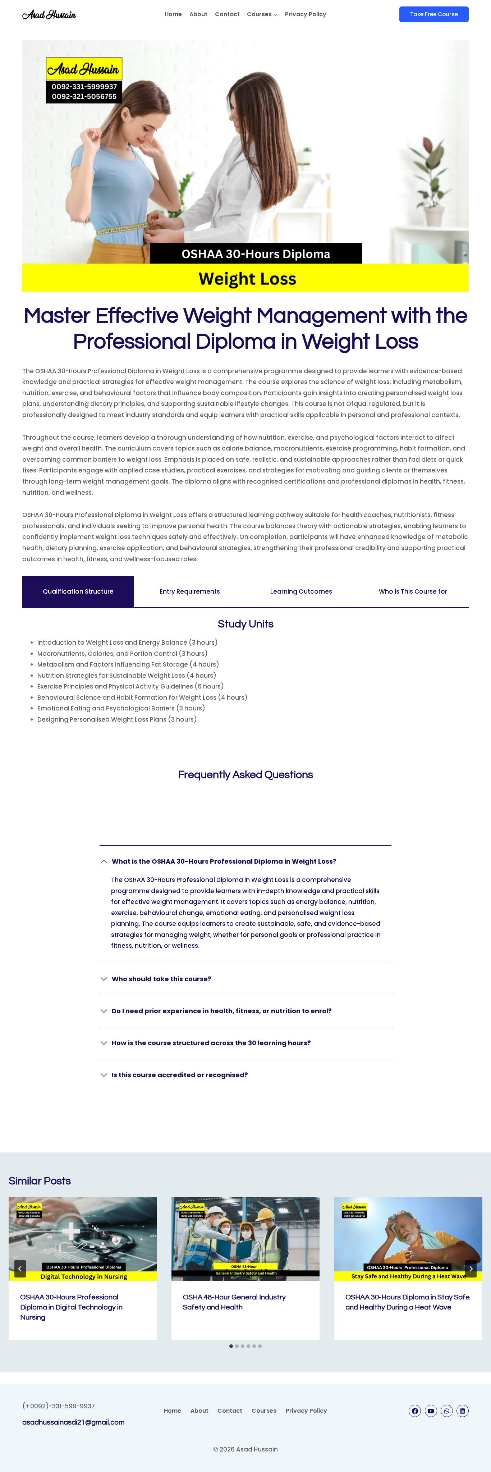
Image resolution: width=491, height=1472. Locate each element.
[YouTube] (431, 1411)
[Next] (471, 1268)
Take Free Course (434, 14)
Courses (264, 1411)
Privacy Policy (305, 14)
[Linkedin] (462, 1411)
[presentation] (83, 1239)
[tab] (78, 592)
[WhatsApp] (447, 1411)
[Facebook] (415, 1411)
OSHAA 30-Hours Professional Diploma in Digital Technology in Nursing (71, 1307)
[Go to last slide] (20, 1268)
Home (173, 14)
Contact (227, 14)
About (198, 14)
